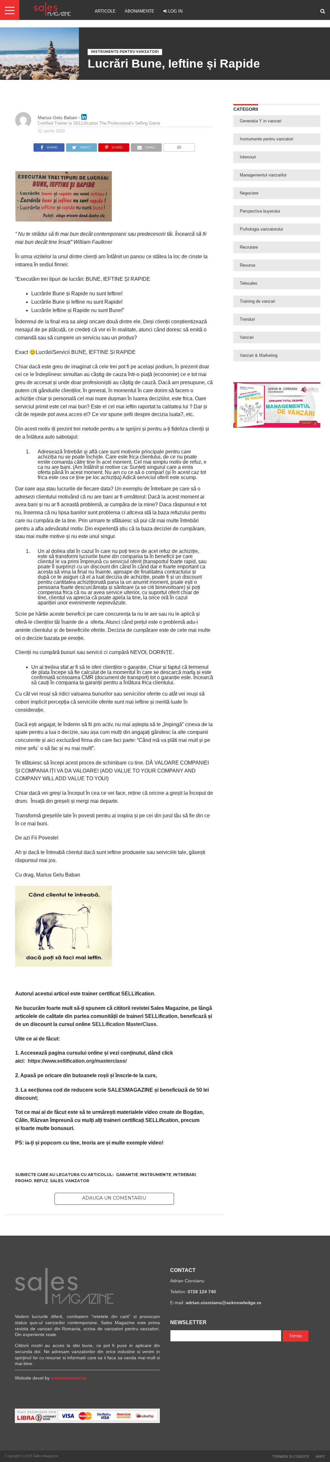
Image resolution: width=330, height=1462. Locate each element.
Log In (174, 11)
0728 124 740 (202, 1291)
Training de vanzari (257, 301)
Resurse (247, 265)
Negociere (249, 193)
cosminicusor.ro (68, 1378)
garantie (127, 1174)
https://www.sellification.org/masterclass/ (79, 1061)
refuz (41, 1180)
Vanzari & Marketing (258, 355)
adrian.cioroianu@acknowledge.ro (223, 1302)
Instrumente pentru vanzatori (266, 139)
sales (56, 1180)
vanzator (77, 1180)
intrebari (184, 1174)
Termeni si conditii (290, 1456)
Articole (105, 11)
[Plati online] (87, 1421)
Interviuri (248, 157)
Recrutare (249, 247)
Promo (23, 1180)
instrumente (155, 1174)
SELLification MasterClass (124, 1024)
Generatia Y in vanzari (260, 121)
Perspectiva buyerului (260, 211)
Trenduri (247, 319)
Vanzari (247, 337)
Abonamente (139, 11)
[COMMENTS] (179, 145)
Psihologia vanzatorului (261, 229)
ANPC (320, 1456)
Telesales (248, 283)
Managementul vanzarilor (263, 175)
